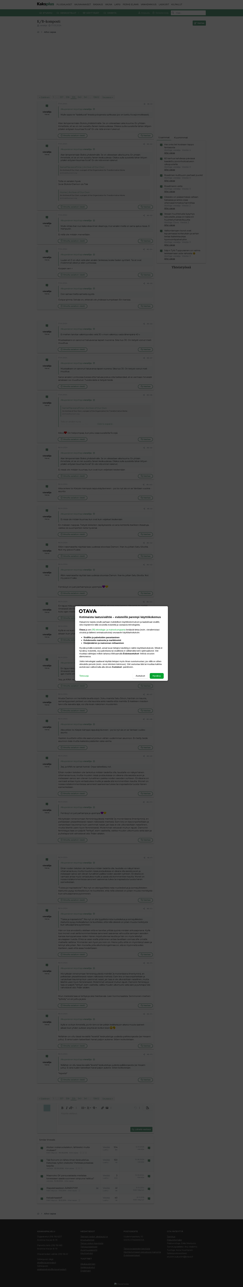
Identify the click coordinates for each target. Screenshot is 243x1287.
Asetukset (140, 676)
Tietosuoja (84, 676)
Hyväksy (157, 676)
